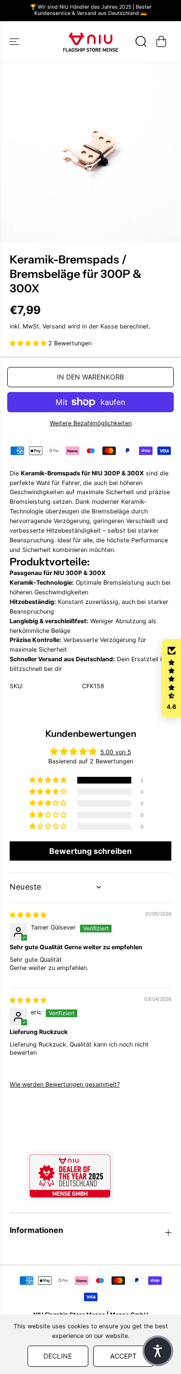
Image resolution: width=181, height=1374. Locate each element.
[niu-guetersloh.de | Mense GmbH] (90, 41)
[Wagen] (161, 41)
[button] (15, 41)
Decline (57, 1356)
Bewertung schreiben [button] (90, 851)
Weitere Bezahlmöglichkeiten (91, 423)
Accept (123, 1356)
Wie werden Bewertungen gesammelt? (65, 1084)
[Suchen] (141, 41)
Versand (54, 326)
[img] (28, 914)
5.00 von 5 (115, 752)
